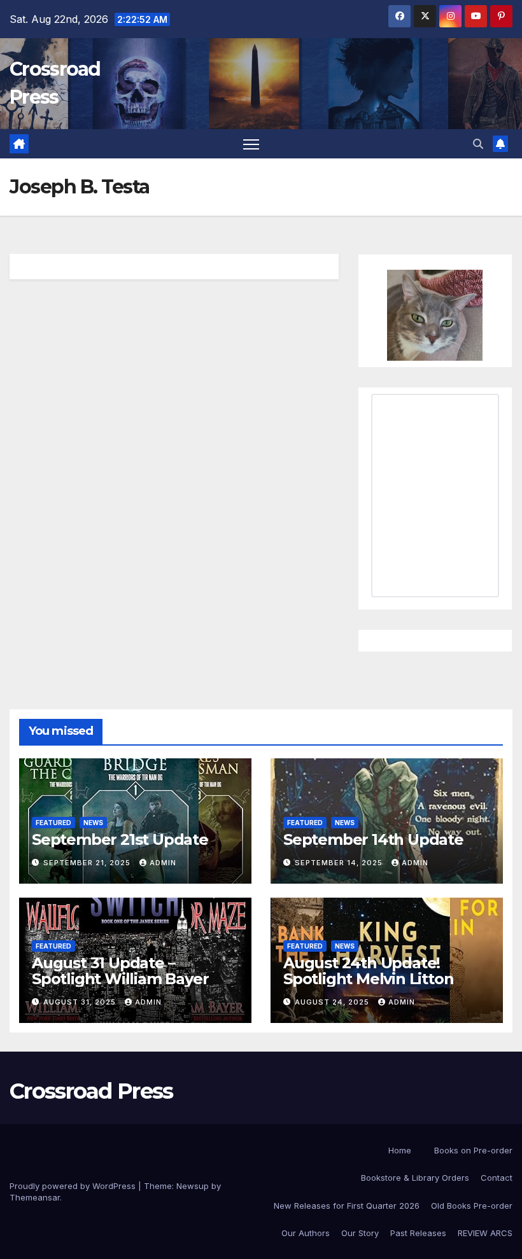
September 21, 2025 (88, 862)
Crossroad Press (91, 1091)
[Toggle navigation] (251, 144)
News (93, 822)
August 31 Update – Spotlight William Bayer (120, 971)
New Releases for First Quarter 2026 (347, 1205)
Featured (53, 822)
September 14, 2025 (340, 862)
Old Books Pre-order (471, 1205)
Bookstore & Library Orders (415, 1177)
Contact (496, 1177)
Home (399, 1150)
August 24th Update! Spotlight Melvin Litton (368, 971)
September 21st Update (120, 839)
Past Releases (418, 1233)
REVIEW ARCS (485, 1233)
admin (163, 862)
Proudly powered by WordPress (74, 1186)
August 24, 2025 (333, 1002)
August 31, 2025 (80, 1002)
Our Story (360, 1233)
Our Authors (305, 1233)
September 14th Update (373, 839)
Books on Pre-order (473, 1150)
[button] (478, 143)
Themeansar (35, 1197)
